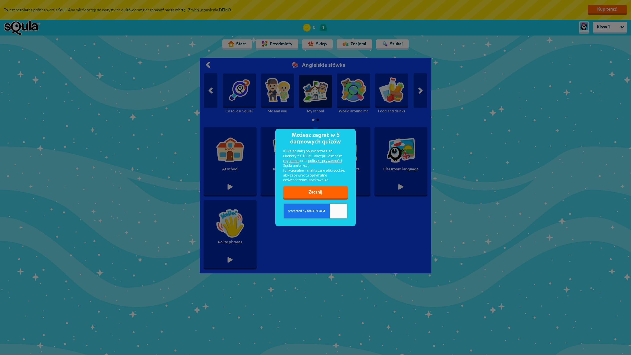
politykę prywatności (325, 161)
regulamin (291, 161)
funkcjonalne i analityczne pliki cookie (313, 170)
